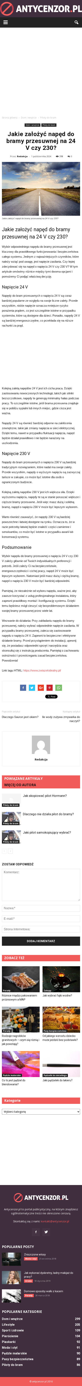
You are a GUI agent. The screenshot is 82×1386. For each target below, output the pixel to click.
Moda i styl (30, 1258)
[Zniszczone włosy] (11, 1259)
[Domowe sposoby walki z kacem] (11, 1296)
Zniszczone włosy (35, 1254)
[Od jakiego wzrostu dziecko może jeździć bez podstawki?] (61, 1020)
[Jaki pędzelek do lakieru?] (61, 1064)
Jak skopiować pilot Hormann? (45, 796)
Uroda (28, 1281)
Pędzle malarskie (12, 1075)
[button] (76, 22)
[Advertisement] (41, 70)
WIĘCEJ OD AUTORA (20, 785)
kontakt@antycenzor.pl (55, 1221)
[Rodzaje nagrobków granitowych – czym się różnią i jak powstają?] (21, 1020)
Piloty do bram (49, 125)
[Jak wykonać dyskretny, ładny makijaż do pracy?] (11, 1277)
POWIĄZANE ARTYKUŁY (23, 778)
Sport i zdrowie (13, 1330)
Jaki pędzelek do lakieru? (57, 1080)
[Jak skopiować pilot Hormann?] (11, 800)
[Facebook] (36, 1232)
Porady (6, 990)
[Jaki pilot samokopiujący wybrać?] (11, 837)
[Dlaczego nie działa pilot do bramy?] (11, 818)
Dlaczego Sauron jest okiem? (20, 717)
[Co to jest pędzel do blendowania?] (21, 1064)
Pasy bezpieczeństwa (55, 1031)
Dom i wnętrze (32, 125)
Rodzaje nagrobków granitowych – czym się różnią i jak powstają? (20, 1039)
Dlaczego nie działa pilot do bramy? (48, 814)
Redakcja (22, 156)
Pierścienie (10, 1336)
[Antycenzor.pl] (41, 9)
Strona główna (9, 117)
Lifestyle (8, 1324)
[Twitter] (46, 1232)
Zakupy (47, 990)
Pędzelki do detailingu (55, 1075)
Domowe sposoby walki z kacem (43, 1291)
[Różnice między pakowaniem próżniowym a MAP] (21, 979)
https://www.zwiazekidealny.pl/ (42, 670)
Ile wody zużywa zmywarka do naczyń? (61, 719)
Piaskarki (8, 1342)
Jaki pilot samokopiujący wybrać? (47, 832)
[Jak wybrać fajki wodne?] (61, 979)
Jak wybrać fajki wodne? (57, 995)
